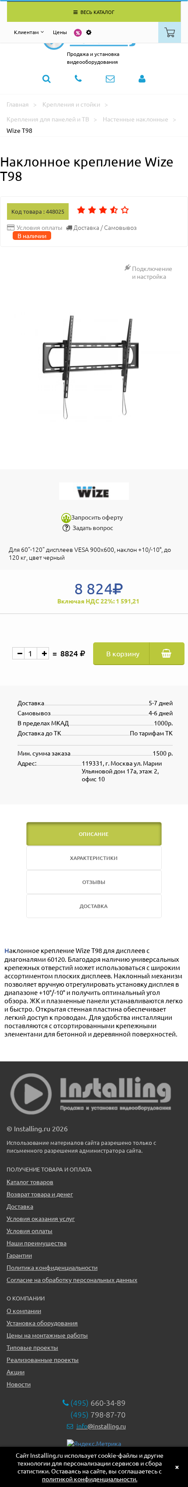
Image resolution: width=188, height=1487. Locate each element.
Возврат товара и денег (40, 1194)
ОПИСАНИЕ (93, 834)
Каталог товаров (30, 1181)
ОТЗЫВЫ (93, 882)
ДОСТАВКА (94, 906)
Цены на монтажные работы (47, 1335)
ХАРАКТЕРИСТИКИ (94, 858)
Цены (60, 31)
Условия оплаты (29, 1230)
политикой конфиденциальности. (89, 1479)
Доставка (20, 1206)
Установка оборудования (42, 1323)
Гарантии (19, 1255)
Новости (19, 1384)
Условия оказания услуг (41, 1218)
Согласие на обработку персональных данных (72, 1279)
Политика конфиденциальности (52, 1267)
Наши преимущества (36, 1243)
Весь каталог (97, 11)
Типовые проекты (32, 1347)
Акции (15, 1372)
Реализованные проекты (43, 1359)
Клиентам (26, 31)
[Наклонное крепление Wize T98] (94, 367)
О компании (24, 1310)
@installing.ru (101, 1426)
